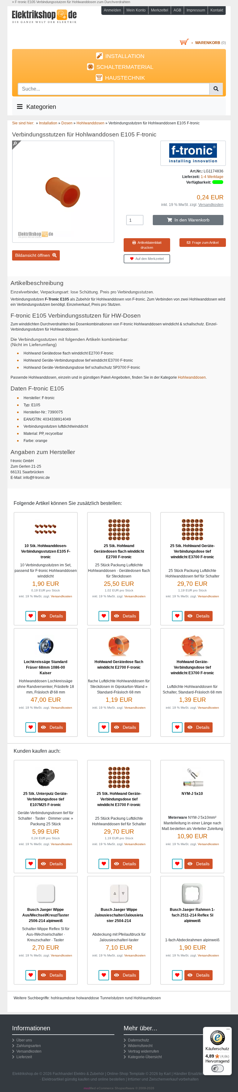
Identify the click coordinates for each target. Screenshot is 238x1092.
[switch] (217, 1068)
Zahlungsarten (28, 1046)
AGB (177, 10)
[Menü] (228, 1030)
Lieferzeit (23, 1057)
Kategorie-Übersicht (144, 1057)
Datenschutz (137, 1040)
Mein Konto (136, 10)
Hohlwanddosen (192, 377)
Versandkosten (210, 205)
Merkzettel (159, 10)
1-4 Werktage (212, 177)
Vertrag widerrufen (142, 1051)
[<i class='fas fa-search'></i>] (216, 89)
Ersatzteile (197, 1074)
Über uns (23, 1040)
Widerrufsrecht (139, 1046)
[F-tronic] (193, 153)
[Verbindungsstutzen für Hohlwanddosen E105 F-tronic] (63, 240)
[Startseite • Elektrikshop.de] (44, 24)
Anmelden (112, 10)
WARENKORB (207, 43)
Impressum (196, 10)
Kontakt (216, 10)
